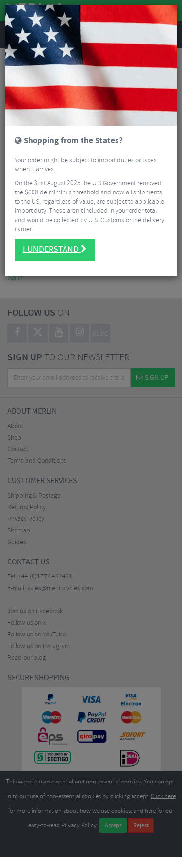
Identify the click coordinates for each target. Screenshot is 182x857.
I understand (52, 249)
